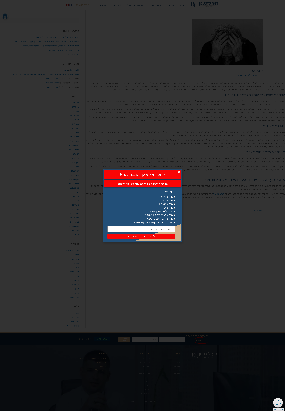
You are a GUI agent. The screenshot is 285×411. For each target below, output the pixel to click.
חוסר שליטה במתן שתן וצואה (159, 211)
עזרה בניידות (167, 196)
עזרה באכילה (167, 207)
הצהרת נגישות (278, 409)
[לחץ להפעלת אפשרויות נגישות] (278, 402)
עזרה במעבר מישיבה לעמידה (159, 215)
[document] (142, 205)
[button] (178, 172)
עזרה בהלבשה (166, 204)
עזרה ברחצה (167, 200)
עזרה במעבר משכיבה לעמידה (158, 218)
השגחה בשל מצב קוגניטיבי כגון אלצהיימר (153, 222)
